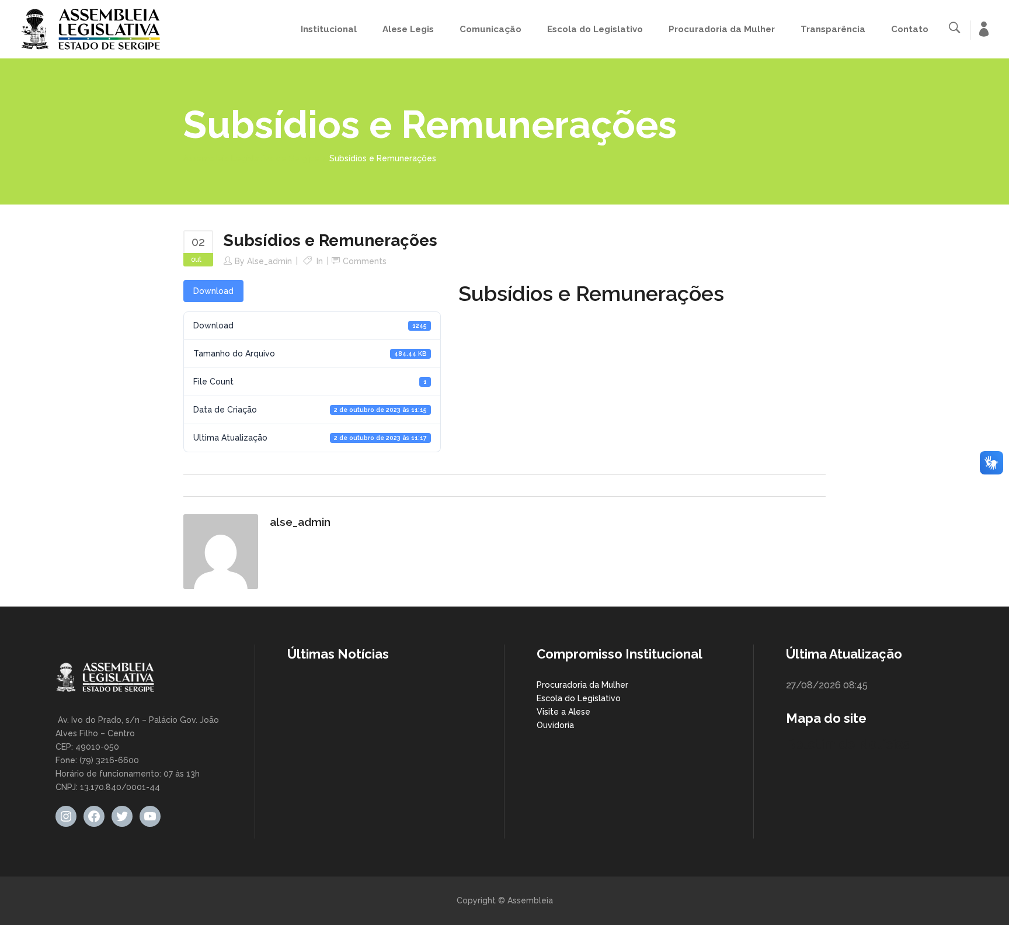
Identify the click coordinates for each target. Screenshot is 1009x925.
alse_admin (269, 261)
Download (213, 291)
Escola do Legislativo (579, 698)
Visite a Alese (563, 711)
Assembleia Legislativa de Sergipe (251, 158)
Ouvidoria (555, 725)
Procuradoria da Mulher (582, 685)
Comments (365, 261)
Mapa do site (826, 718)
